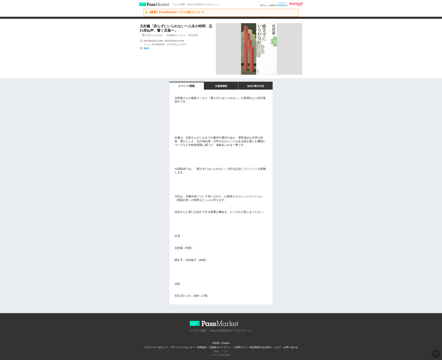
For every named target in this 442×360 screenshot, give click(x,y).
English (226, 343)
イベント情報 (186, 85)
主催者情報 (221, 86)
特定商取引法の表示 (260, 347)
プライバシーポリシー (156, 347)
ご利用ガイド (240, 347)
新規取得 (282, 5)
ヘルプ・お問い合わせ (286, 347)
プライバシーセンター (183, 347)
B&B (146, 48)
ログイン (283, 3)
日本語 (215, 343)
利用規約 (202, 347)
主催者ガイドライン (220, 347)
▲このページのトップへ (436, 354)
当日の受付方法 (255, 86)
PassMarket (154, 4)
